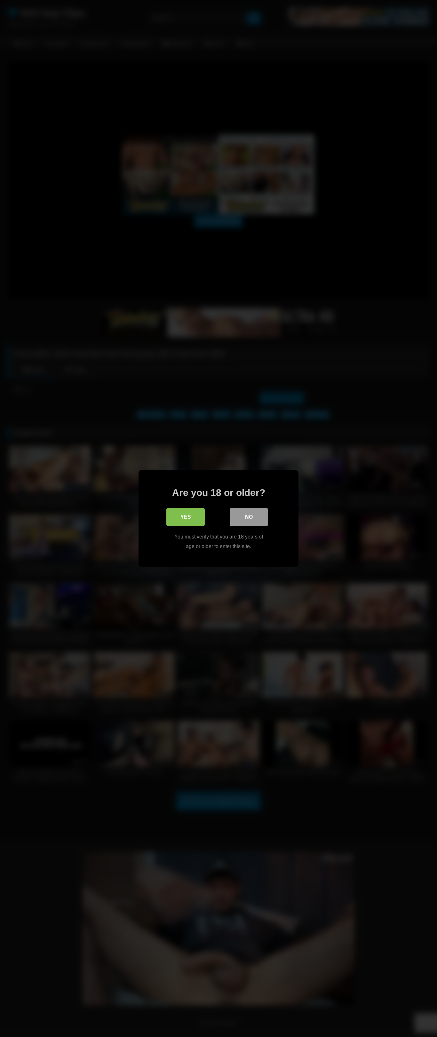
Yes (185, 517)
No (249, 517)
